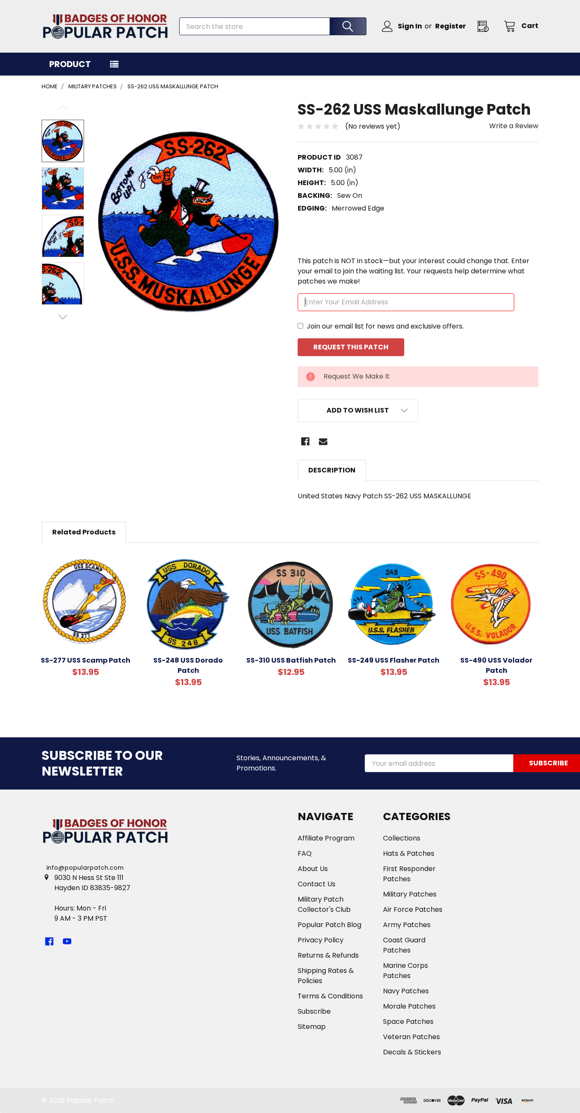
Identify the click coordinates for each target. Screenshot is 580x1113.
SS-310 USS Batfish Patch (291, 660)
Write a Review (513, 126)
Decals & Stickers (412, 1052)
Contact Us (316, 884)
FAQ (305, 853)
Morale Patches (409, 1006)
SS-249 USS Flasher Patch (393, 660)
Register (450, 26)
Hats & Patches (408, 853)
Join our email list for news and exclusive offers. (385, 326)
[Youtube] (67, 941)
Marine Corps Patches (405, 971)
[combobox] (272, 26)
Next (63, 316)
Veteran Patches (411, 1037)
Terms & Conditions (330, 996)
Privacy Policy (320, 940)
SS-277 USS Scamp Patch (85, 660)
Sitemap (312, 1026)
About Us (313, 869)
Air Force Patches (412, 909)
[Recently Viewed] (486, 26)
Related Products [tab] (83, 532)
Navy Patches (406, 991)
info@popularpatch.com (85, 867)
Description (331, 470)
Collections (401, 838)
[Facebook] (305, 441)
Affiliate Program (326, 838)
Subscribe (314, 1011)
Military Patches (409, 894)
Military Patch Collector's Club (324, 904)
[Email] (323, 441)
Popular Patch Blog (329, 925)
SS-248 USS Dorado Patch (188, 665)
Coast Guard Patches (404, 945)
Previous (63, 107)
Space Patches (408, 1021)
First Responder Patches (409, 874)
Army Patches (407, 925)
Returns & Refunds (328, 955)
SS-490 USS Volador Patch (496, 665)
